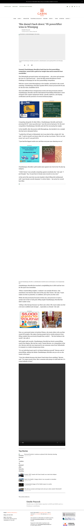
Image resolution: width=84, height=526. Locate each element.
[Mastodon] (72, 6)
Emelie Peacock (26, 30)
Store (56, 18)
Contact (67, 18)
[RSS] (77, 6)
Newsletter (26, 18)
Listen (19, 18)
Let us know (37, 514)
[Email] (28, 65)
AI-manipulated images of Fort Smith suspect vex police (38, 484)
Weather (45, 18)
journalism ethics (43, 512)
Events (50, 18)
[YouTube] (67, 6)
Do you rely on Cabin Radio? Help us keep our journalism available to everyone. (42, 1)
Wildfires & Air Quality (36, 18)
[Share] (24, 65)
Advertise (61, 18)
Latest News (15, 6)
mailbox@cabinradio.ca (12, 512)
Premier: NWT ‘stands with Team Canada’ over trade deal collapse (40, 474)
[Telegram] (74, 6)
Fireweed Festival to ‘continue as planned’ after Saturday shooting (40, 454)
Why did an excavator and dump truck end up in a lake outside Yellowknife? (43, 489)
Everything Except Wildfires (25, 6)
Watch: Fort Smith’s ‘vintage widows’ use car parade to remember (40, 479)
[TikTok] (70, 6)
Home (14, 18)
